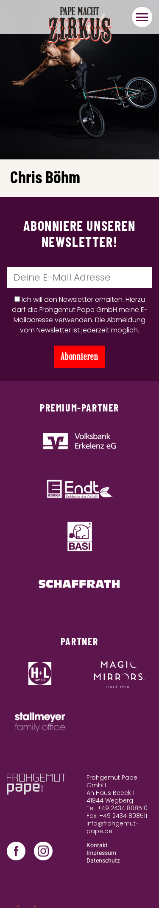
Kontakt (97, 845)
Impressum (101, 852)
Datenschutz (103, 860)
